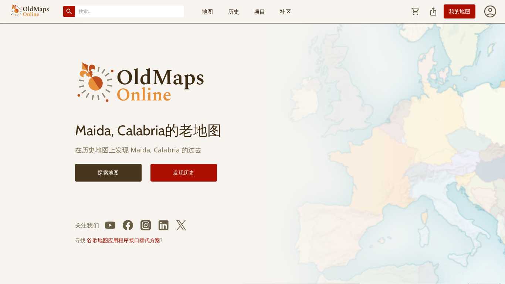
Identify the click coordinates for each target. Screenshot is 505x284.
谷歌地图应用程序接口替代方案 (123, 240)
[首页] (30, 11)
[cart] (415, 11)
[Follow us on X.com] (181, 225)
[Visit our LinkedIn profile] (163, 225)
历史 (233, 11)
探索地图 (108, 172)
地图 (207, 11)
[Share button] (433, 11)
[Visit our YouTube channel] (110, 225)
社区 (285, 11)
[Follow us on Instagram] (145, 225)
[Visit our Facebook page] (128, 225)
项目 (259, 11)
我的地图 (459, 11)
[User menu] (490, 11)
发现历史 (183, 172)
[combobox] (130, 11)
